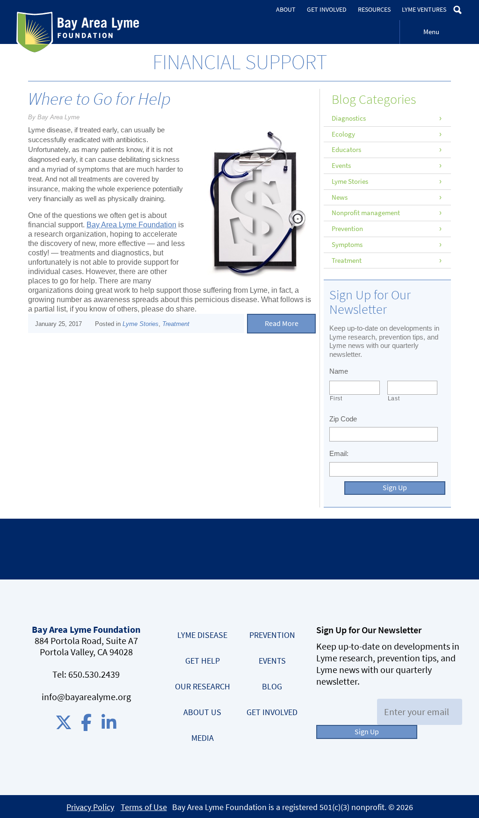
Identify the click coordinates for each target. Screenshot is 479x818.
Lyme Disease (202, 635)
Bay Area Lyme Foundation (77, 33)
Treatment (175, 323)
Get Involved (327, 9)
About (286, 9)
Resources (374, 9)
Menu (431, 31)
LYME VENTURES (424, 9)
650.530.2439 (94, 674)
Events (341, 165)
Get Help (202, 660)
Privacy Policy (90, 807)
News (340, 197)
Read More (281, 323)
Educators (346, 149)
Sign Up (395, 487)
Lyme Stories (141, 323)
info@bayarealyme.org (86, 697)
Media (202, 738)
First (336, 398)
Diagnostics (349, 118)
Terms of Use (144, 807)
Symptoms (347, 244)
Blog (272, 686)
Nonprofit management (366, 212)
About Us (202, 712)
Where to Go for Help (99, 99)
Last (394, 398)
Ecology (343, 134)
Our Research (202, 686)
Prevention (347, 228)
